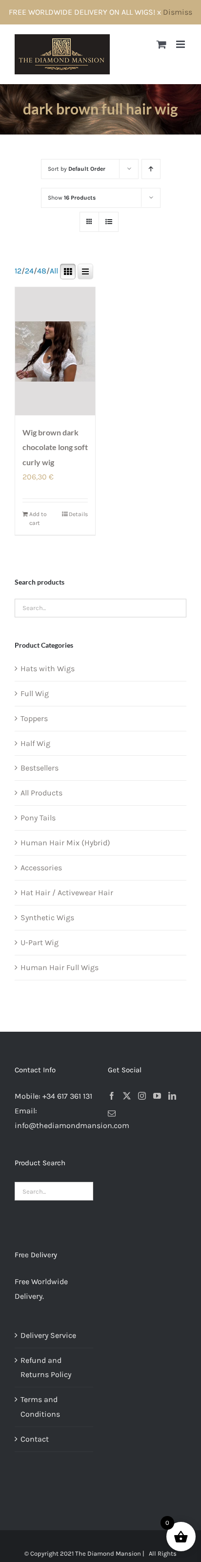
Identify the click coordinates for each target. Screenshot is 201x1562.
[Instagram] (142, 1096)
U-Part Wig (39, 942)
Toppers (34, 718)
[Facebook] (112, 1096)
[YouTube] (157, 1096)
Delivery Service (48, 1335)
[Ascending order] (151, 169)
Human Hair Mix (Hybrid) (65, 842)
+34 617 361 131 (67, 1096)
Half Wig (35, 743)
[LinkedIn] (172, 1096)
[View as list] (108, 221)
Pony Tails (38, 817)
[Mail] (112, 1113)
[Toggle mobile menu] (181, 44)
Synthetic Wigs (47, 917)
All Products (41, 792)
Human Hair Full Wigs (59, 967)
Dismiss (177, 12)
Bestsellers (39, 767)
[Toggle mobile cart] (161, 44)
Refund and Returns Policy (45, 1368)
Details (78, 514)
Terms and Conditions (40, 1407)
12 (18, 270)
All (54, 270)
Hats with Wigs (47, 668)
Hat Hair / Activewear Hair (66, 892)
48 (41, 270)
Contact (34, 1439)
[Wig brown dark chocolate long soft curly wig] (55, 351)
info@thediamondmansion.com (72, 1125)
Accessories (41, 867)
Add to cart (38, 518)
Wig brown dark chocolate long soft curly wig (55, 447)
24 (29, 270)
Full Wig (34, 693)
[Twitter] (127, 1096)
